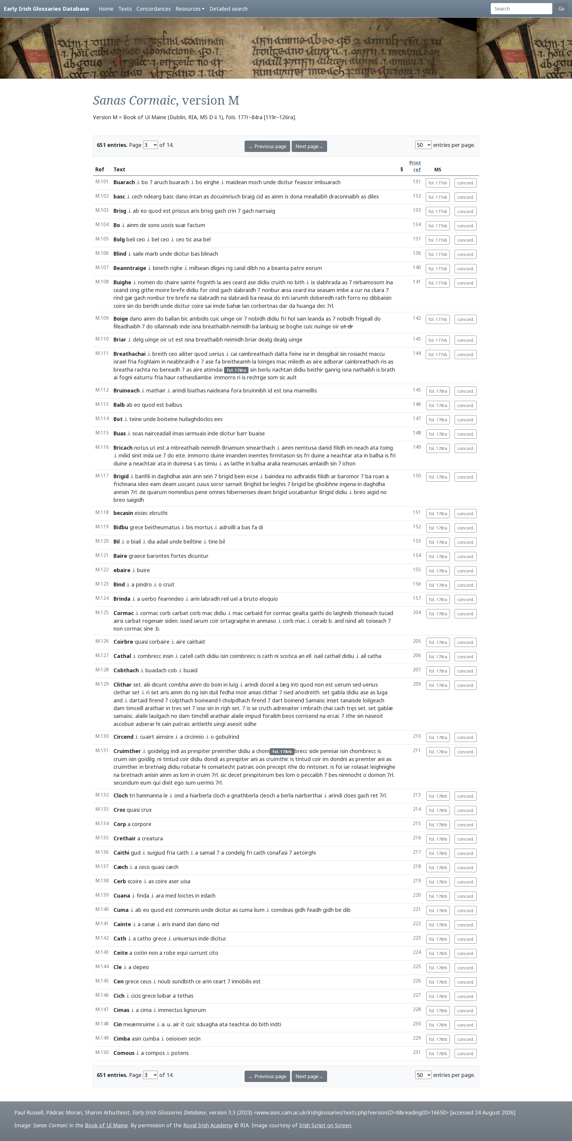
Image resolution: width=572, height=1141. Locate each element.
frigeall (364, 318)
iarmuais (195, 433)
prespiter (199, 751)
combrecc (149, 655)
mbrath (312, 708)
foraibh (271, 715)
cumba (151, 1038)
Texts (125, 8)
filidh (339, 447)
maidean (236, 182)
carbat (180, 613)
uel (234, 598)
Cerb (120, 881)
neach (361, 447)
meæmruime (139, 1024)
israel (120, 361)
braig (248, 196)
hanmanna (149, 795)
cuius (203, 484)
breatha (123, 369)
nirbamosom (368, 282)
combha (178, 684)
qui (157, 782)
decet (235, 774)
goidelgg (158, 751)
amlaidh (319, 463)
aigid (373, 492)
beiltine (193, 541)
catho (144, 938)
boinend (294, 700)
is (286, 196)
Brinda (122, 598)
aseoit (234, 723)
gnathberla (244, 795)
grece (136, 527)
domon (377, 774)
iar (347, 766)
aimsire (164, 736)
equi (182, 952)
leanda (316, 318)
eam (155, 484)
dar (283, 305)
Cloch (121, 795)
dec (321, 305)
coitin (140, 952)
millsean (199, 267)
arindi (179, 390)
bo (145, 182)
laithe (237, 463)
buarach (179, 182)
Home (106, 8)
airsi (118, 620)
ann (197, 476)
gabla (338, 692)
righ (225, 708)
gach (220, 210)
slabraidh (245, 290)
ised (288, 692)
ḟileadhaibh (127, 326)
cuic (214, 318)
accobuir (124, 723)
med (170, 895)
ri (238, 377)
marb (151, 253)
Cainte (122, 924)
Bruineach (127, 390)
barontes (158, 555)
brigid (226, 476)
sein (208, 476)
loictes (186, 895)
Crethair (125, 838)
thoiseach (365, 613)
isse (201, 708)
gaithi (317, 613)
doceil (267, 684)
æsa (286, 290)
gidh (300, 909)
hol (291, 318)
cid (259, 196)
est (167, 210)
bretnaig (155, 766)
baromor (348, 476)
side (314, 751)
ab (136, 210)
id (270, 390)
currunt (198, 952)
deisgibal (327, 353)
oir (239, 318)
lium (259, 909)
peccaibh (312, 774)
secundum (126, 782)
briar (251, 339)
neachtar (341, 455)
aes (227, 282)
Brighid (252, 484)
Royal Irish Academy (208, 1125)
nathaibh (364, 369)
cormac (149, 613)
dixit (167, 782)
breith (159, 353)
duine (217, 455)
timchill (200, 715)
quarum (157, 492)
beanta (280, 267)
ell (308, 655)
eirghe (211, 182)
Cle (118, 967)
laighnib (342, 613)
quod (154, 210)
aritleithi (202, 723)
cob (172, 670)
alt (361, 620)
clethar (122, 692)
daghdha (374, 484)
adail (162, 541)
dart (277, 700)
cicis (136, 995)
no (262, 267)
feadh (314, 909)
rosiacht (358, 353)
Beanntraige (130, 267)
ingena (348, 484)
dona (296, 196)
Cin (118, 1024)
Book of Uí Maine (106, 1125)
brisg (207, 210)
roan (378, 476)
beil (130, 239)
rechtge (256, 377)
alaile (141, 715)
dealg (265, 339)
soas (137, 433)
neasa (265, 297)
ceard (239, 282)
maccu (377, 353)
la (219, 282)
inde (185, 326)
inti (286, 297)
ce (198, 981)
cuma (246, 909)
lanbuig (269, 326)
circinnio (194, 736)
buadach (156, 670)
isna (196, 326)
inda (148, 455)
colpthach (181, 700)
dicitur (285, 182)
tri (132, 795)
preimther (224, 751)
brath (388, 369)
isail (318, 655)
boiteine (167, 419)
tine (213, 541)
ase (252, 282)
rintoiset (317, 766)
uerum (343, 684)
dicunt (159, 684)
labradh (210, 598)
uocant (186, 484)
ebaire (122, 570)
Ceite (121, 952)
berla (287, 795)
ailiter (186, 353)
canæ (148, 924)
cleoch (267, 795)
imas (178, 433)
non (118, 628)
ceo (140, 239)
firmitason (282, 455)
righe (176, 267)
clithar (270, 692)
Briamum (233, 447)
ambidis (199, 318)
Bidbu (121, 527)
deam (169, 484)
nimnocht (350, 774)
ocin (260, 766)
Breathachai (130, 353)
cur (359, 290)
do (159, 282)
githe (147, 290)
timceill (134, 708)
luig (233, 684)
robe (169, 952)
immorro (225, 377)
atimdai (213, 369)
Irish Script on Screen (325, 1125)
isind (350, 620)
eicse (252, 476)
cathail (332, 655)
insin (168, 655)
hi (158, 723)
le (166, 795)
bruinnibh (254, 390)
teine (135, 419)
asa (197, 239)
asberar (145, 723)
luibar (164, 995)
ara (160, 895)
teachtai (239, 1024)
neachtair (144, 463)
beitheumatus (162, 527)
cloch (219, 795)
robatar (190, 766)
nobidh (256, 318)
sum (190, 782)
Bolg (119, 239)
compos (155, 1052)
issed (186, 620)
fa (217, 361)
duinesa (182, 463)
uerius (216, 353)
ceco (144, 866)
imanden (236, 455)
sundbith (183, 981)
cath (200, 655)
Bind (119, 584)
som (273, 377)
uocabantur (303, 492)
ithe (350, 715)
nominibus (181, 492)
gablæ (385, 708)
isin (224, 655)
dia (151, 541)
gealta (300, 613)
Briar (120, 339)
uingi (220, 723)
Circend (123, 736)
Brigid (121, 476)
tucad (386, 613)
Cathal (122, 655)
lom (184, 774)
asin (186, 476)
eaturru (143, 377)
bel (155, 239)
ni (276, 655)
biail (136, 541)
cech (137, 196)
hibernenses (241, 492)
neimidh (241, 326)
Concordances (153, 8)
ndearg (152, 196)
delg (138, 339)
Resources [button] (187, 8)
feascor (304, 182)
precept (276, 766)
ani (254, 759)
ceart (219, 981)
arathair (154, 708)
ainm (277, 196)
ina (389, 282)
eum (145, 782)
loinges (266, 361)
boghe (294, 326)
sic (282, 377)
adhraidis (305, 476)
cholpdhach (236, 700)
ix (313, 282)
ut (171, 339)
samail (207, 852)
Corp (120, 824)
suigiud (156, 852)
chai (328, 708)
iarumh (299, 297)
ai (116, 377)
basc (119, 196)
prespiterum (258, 774)
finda (143, 895)
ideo (143, 484)
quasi (141, 641)
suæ (180, 225)
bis (189, 527)
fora (236, 390)
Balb (119, 404)
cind (214, 290)
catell (186, 655)
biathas (196, 390)
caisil (239, 267)
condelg (235, 852)
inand (178, 924)
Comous (124, 1052)
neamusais (295, 463)
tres (176, 708)
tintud (170, 759)
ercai (333, 715)
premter (365, 759)
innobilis (241, 981)
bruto (251, 598)
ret (374, 795)
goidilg (146, 759)
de (143, 225)
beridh (151, 305)
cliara (378, 290)
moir (241, 692)
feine (295, 353)
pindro (144, 584)
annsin (121, 492)
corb (165, 613)
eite (180, 455)
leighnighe (382, 766)
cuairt (147, 736)
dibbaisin (380, 297)
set (137, 684)
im (350, 447)
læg (284, 684)
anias (254, 692)
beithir (315, 369)
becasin (123, 512)
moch (255, 182)
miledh (296, 361)
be (266, 484)
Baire (120, 555)
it (182, 1024)
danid (325, 447)
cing (134, 290)
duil (213, 692)
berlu (264, 369)
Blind (120, 253)
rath (340, 297)
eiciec (141, 512)
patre (297, 267)
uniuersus (185, 938)
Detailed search (228, 8)
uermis (205, 782)
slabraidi (238, 297)
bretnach (132, 774)
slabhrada (328, 282)
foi (338, 766)
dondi (211, 759)
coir (214, 620)
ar (333, 476)
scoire (135, 881)
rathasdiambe (194, 377)
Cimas (121, 1009)
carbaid (253, 613)
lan (245, 305)
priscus (180, 210)
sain (301, 318)
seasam (326, 290)
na (367, 290)
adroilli (227, 527)
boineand (206, 700)
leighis (278, 484)
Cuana (122, 895)
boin (216, 684)
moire (162, 290)
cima (146, 1009)
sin (130, 305)
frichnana (125, 484)
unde (269, 182)
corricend (307, 715)
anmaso (266, 620)
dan (191, 924)
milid (124, 455)
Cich (119, 995)
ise (306, 353)
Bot (118, 419)
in (313, 353)
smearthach (260, 447)
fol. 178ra (438, 391)
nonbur (271, 290)
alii (147, 684)
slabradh (208, 297)
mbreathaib (185, 447)
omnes (217, 492)
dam (119, 708)
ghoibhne (326, 484)
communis (187, 909)
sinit (137, 455)
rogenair (152, 620)
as (206, 196)
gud (136, 852)
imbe (343, 290)
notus (141, 447)
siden (171, 620)
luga (382, 692)
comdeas (282, 909)
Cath (120, 938)
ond (179, 795)
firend (156, 700)
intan (195, 196)
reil (225, 598)
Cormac (124, 613)
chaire (171, 282)
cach (339, 708)
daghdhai (168, 476)
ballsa (376, 455)
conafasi (277, 852)
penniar (329, 751)
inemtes (258, 455)
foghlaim (149, 361)
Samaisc (315, 700)
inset (333, 700)
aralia (273, 463)
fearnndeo (171, 598)
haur (170, 377)
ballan (172, 318)
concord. (465, 183)
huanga (306, 305)
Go (562, 8)
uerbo (149, 598)
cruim (120, 759)
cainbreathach (256, 353)
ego (179, 782)
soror (217, 484)
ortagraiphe (235, 620)
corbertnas (264, 305)
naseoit (374, 715)
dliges (217, 267)
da (292, 305)
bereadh (170, 369)
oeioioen (176, 1038)
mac (281, 361)
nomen (146, 282)
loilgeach (373, 700)
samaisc (123, 715)
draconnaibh (344, 196)
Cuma (121, 909)
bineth (161, 267)
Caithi (121, 852)
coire (119, 305)
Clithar (123, 684)
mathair (156, 390)
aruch (161, 182)
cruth (265, 708)
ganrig (333, 369)
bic (184, 318)
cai (234, 353)
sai (208, 305)
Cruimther (127, 751)
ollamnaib (166, 326)
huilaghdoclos (196, 419)
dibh (252, 267)
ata (374, 447)
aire (317, 361)
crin (232, 210)
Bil (117, 541)
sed (356, 684)
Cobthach (126, 670)
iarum (201, 620)
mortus (204, 527)
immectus (170, 1009)
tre (170, 297)
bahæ (234, 305)
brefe (178, 290)
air (176, 1024)
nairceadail (158, 433)
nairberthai (308, 795)
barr (242, 433)
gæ (129, 297)
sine (148, 628)
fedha (227, 692)
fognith (206, 282)
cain (166, 723)
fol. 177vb (437, 183)
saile (138, 253)
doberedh (322, 297)
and (339, 620)
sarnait (233, 484)
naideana (218, 390)
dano (181, 196)
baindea (275, 476)
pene (201, 492)
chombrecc (362, 751)
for (204, 290)
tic (189, 239)
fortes (178, 555)
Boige (121, 318)
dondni (338, 759)
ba (253, 297)
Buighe (122, 282)
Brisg (120, 210)
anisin (151, 774)
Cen (119, 981)
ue (158, 455)
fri (283, 318)
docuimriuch (225, 196)
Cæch (121, 866)
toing (386, 447)
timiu (210, 463)
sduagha (207, 1024)
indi (175, 751)
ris (383, 361)
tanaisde (350, 700)
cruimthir (276, 759)
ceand (121, 290)
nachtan (282, 369)
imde (219, 305)
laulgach (159, 715)
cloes (350, 795)
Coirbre (123, 641)
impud (253, 715)
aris (195, 210)
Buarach (124, 182)
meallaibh (315, 196)
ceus (145, 981)
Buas (120, 433)
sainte (188, 282)
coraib (319, 620)
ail (363, 655)
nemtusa (306, 447)
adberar (333, 361)
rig (229, 267)
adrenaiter (286, 708)
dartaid (138, 700)
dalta (281, 353)
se (282, 326)
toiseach (376, 620)
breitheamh (236, 361)
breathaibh (216, 326)
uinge (227, 318)
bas (195, 253)
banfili (142, 476)
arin (195, 598)
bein (239, 476)
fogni (125, 377)
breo (360, 492)
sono (154, 225)
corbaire (159, 641)
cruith (278, 282)
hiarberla (201, 795)
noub (164, 981)
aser (174, 881)
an (301, 655)
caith (183, 852)
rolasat (360, 766)
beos (288, 715)
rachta (142, 369)
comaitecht (221, 766)
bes (280, 774)
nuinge (322, 326)
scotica (288, 655)
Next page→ (309, 146)
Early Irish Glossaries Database (46, 8)
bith (299, 282)
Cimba (122, 1038)
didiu (263, 282)
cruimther (125, 766)
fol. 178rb (438, 796)
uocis (167, 225)
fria (132, 361)
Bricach (123, 447)
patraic (181, 723)
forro (353, 297)
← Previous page (267, 146)
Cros (119, 809)
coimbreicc (243, 655)
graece (137, 555)
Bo (117, 225)
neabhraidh (181, 361)
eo (144, 210)
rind (118, 297)
